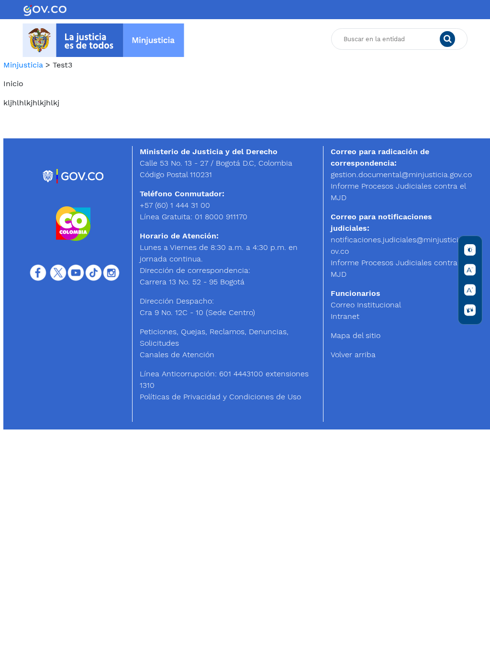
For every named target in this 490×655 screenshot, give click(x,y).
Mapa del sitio (355, 335)
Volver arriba (353, 354)
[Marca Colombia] (73, 222)
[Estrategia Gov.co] (73, 175)
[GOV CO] (45, 9)
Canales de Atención (177, 354)
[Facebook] (38, 271)
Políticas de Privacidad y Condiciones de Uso (220, 396)
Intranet (345, 316)
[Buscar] (447, 39)
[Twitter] (58, 271)
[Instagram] (111, 271)
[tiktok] (93, 271)
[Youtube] (76, 271)
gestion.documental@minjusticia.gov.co (401, 174)
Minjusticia (23, 64)
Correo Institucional (366, 304)
